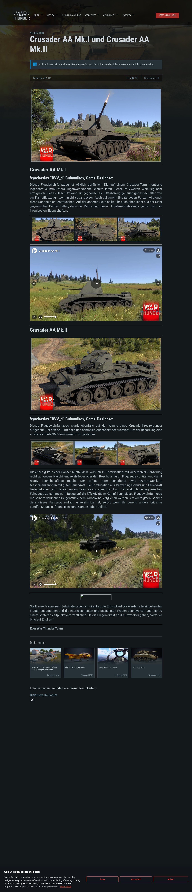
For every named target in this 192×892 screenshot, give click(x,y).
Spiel (36, 15)
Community (109, 15)
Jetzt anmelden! (167, 15)
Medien (50, 15)
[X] (32, 699)
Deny (102, 879)
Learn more (65, 886)
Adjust (171, 879)
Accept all (136, 879)
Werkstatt (90, 15)
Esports (126, 15)
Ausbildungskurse (71, 15)
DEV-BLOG (132, 78)
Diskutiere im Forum (43, 695)
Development (151, 78)
